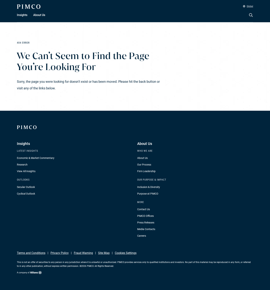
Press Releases (145, 222)
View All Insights (26, 171)
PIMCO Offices (145, 215)
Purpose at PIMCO (147, 193)
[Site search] (251, 17)
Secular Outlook (26, 187)
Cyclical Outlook (26, 193)
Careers (141, 235)
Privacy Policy (60, 253)
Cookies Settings (125, 253)
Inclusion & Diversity (148, 187)
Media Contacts (146, 229)
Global (250, 6)
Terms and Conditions (31, 253)
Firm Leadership (146, 171)
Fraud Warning (83, 253)
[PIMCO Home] (28, 6)
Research (22, 164)
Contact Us (143, 209)
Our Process (144, 164)
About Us (142, 157)
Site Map (104, 253)
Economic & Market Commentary (35, 157)
